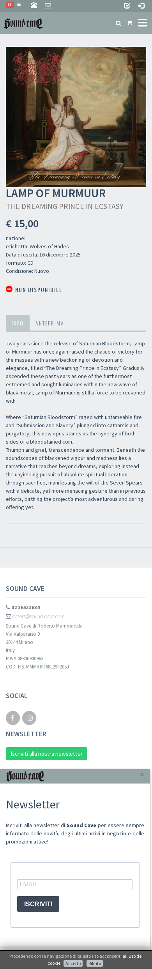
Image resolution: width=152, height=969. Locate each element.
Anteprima (49, 323)
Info (18, 323)
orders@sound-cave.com (38, 616)
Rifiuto (94, 963)
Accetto (73, 963)
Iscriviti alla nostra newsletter (47, 753)
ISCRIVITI (38, 904)
